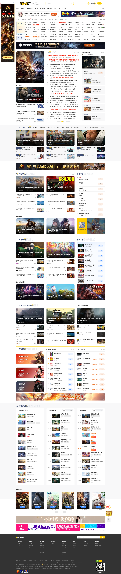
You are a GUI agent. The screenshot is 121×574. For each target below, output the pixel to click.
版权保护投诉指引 (65, 560)
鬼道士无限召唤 (62, 22)
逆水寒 (99, 22)
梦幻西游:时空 (44, 29)
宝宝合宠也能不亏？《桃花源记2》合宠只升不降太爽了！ (26, 209)
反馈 (108, 520)
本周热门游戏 (23, 410)
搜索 (72, 3)
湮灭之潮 (100, 34)
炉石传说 (42, 550)
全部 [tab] (64, 410)
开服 (59, 8)
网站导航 (52, 560)
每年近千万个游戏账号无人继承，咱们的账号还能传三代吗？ (25, 112)
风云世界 (27, 29)
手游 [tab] (71, 410)
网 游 (20, 23)
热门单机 (20, 34)
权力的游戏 (77, 36)
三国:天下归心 (36, 29)
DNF (41, 543)
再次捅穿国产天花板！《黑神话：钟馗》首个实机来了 (25, 326)
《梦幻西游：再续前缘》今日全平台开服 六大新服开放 (62, 64)
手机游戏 (53, 541)
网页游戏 (64, 541)
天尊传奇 (93, 39)
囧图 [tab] (63, 127)
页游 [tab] (29, 19)
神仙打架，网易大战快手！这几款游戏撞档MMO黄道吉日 (63, 112)
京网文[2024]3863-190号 (21, 564)
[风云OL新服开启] (108, 512)
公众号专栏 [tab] (56, 127)
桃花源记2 (100, 24)
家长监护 (24, 560)
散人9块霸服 (77, 39)
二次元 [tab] (67, 19)
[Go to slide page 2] (63, 121)
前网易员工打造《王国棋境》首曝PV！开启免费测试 (55, 268)
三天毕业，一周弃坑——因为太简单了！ (55, 208)
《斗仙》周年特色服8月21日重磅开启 (86, 155)
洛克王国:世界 (44, 31)
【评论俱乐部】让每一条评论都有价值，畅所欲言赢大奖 (63, 109)
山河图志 (93, 36)
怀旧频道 (49, 8)
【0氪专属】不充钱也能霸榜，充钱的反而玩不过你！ (56, 340)
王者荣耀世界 (28, 27)
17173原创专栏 (25, 127)
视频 (85, 541)
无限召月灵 (27, 39)
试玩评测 (64, 547)
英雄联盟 (42, 552)
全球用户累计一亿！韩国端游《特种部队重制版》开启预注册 (64, 107)
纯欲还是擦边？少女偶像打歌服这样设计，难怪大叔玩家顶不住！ (65, 71)
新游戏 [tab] (24, 19)
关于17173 (18, 560)
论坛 (96, 547)
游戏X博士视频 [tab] (94, 127)
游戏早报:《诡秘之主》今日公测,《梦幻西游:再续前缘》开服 (64, 96)
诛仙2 (99, 29)
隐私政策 (72, 560)
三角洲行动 (70, 27)
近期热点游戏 (86, 52)
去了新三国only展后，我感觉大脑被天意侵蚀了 (55, 148)
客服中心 (47, 560)
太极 (83, 22)
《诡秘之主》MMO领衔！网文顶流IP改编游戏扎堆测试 (63, 60)
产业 (19, 543)
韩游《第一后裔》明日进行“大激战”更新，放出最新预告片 (55, 195)
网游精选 (22, 174)
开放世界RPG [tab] (42, 19)
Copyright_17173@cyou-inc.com (45, 566)
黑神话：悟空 (78, 34)
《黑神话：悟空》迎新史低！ (57, 57)
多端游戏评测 (21, 282)
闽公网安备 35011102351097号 (50, 564)
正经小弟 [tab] (49, 127)
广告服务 (30, 560)
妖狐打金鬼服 (84, 36)
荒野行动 (43, 27)
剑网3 (69, 24)
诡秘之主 (27, 31)
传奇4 (92, 27)
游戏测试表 (29, 8)
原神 (92, 29)
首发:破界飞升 (36, 39)
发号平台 (97, 543)
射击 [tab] (56, 19)
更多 (103, 8)
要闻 (17, 8)
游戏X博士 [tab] (42, 127)
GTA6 (26, 34)
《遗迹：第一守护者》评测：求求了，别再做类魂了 (85, 333)
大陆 (22, 545)
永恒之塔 (93, 22)
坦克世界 (83, 24)
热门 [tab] (19, 19)
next (43, 67)
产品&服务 (97, 541)
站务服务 (75, 543)
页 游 (20, 38)
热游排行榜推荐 (51, 349)
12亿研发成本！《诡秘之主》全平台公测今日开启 (61, 66)
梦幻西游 (43, 22)
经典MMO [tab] (50, 19)
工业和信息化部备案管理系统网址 (76, 562)
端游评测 (19, 216)
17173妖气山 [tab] (85, 127)
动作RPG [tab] (34, 19)
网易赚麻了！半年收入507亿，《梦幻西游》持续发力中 (62, 75)
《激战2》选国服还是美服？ (69, 57)
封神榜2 (92, 24)
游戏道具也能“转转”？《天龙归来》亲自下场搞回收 (25, 155)
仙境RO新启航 (53, 27)
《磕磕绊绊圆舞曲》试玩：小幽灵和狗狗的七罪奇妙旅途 (86, 326)
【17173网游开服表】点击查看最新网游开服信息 (61, 93)
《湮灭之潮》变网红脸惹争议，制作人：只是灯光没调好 (25, 340)
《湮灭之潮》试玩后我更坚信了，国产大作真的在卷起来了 (55, 326)
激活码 (30, 547)
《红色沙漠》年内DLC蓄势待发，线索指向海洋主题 (55, 333)
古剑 (69, 34)
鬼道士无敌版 (53, 39)
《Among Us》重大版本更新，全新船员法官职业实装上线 (55, 202)
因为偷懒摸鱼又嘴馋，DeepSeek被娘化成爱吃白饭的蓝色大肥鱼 (25, 105)
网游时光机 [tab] (69, 127)
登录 (99, 3)
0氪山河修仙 (44, 36)
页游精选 (22, 349)
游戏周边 (75, 547)
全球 (19, 545)
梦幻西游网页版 (62, 36)
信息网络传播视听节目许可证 (34, 564)
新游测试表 (52, 410)
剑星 (92, 34)
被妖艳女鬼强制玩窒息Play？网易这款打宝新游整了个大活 (63, 80)
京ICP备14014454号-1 (63, 562)
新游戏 (22, 8)
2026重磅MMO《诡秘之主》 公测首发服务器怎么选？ (62, 118)
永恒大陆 (100, 27)
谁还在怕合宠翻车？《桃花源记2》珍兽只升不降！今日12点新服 (26, 275)
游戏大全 (64, 543)
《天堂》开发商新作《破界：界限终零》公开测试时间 (62, 91)
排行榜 (36, 8)
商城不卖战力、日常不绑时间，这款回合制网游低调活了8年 (64, 73)
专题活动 (86, 545)
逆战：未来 (77, 29)
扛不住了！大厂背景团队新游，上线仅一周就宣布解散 (62, 114)
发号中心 (64, 8)
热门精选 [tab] (35, 127)
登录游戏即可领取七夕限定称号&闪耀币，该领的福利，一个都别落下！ (56, 275)
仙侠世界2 (77, 24)
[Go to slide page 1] (62, 121)
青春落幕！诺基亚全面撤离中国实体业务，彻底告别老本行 (25, 119)
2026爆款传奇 (85, 39)
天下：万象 (77, 27)
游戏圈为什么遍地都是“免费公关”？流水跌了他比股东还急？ (55, 260)
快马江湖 (70, 31)
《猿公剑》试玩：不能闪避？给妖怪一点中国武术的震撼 (86, 340)
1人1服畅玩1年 (44, 39)
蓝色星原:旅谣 (78, 31)
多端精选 (22, 240)
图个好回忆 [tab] (77, 127)
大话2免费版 (52, 24)
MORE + (103, 52)
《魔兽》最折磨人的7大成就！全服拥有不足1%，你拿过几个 (64, 89)
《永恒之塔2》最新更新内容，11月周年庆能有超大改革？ (63, 87)
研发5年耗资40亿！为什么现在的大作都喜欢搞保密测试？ (63, 100)
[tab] (97, 561)
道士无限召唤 (71, 39)
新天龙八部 (52, 22)
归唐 (83, 34)
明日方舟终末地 (62, 29)
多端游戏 (20, 29)
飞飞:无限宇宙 (101, 31)
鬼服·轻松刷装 (36, 36)
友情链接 (58, 560)
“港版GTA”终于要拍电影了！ (70, 61)
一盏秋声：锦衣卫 (54, 34)
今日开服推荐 (81, 349)
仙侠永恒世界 (62, 39)
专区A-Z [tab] (103, 19)
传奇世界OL (70, 36)
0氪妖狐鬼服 (27, 36)
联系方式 (41, 560)
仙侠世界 (77, 22)
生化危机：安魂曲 (63, 34)
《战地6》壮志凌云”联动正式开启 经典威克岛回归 (25, 202)
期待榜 (30, 550)
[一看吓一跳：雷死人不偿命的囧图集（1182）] (30, 67)
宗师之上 (35, 31)
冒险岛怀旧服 (28, 24)
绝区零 (69, 29)
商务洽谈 (35, 560)
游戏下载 (80, 240)
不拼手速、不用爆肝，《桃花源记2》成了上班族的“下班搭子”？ (86, 148)
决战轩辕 (70, 22)
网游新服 (42, 8)
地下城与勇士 (28, 22)
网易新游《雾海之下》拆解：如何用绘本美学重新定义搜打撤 (25, 267)
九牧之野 (61, 27)
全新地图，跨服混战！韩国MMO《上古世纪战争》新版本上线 (26, 195)
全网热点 (19, 85)
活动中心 (75, 545)
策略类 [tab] (61, 19)
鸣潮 (34, 27)
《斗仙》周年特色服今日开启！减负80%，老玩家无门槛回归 (64, 104)
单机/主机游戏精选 (26, 305)
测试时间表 (64, 545)
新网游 (30, 541)
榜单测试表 (23, 406)
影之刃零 (43, 34)
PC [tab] (67, 410)
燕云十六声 (84, 27)
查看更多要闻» (76, 52)
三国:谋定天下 (85, 31)
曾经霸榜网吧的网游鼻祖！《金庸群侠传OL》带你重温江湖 (64, 84)
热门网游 (42, 541)
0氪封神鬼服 (36, 25)
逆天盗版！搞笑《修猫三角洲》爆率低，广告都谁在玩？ (25, 260)
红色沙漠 (35, 34)
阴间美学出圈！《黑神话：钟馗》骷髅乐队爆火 (25, 333)
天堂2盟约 (93, 31)
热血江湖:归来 (53, 31)
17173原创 (86, 543)
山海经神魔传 (101, 36)
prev (17, 67)
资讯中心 (20, 541)
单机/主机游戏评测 (83, 305)
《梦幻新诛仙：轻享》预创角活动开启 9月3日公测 (62, 69)
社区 (74, 541)
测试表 (30, 543)
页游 (55, 8)
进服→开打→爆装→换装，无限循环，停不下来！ (64, 78)
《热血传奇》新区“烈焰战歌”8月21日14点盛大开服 (62, 82)
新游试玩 (31, 545)
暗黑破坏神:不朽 (85, 29)
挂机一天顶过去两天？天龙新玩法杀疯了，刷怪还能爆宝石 (55, 155)
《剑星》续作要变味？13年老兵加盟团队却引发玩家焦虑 (63, 116)
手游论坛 (53, 543)
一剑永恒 (100, 39)
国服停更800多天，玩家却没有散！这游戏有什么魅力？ (63, 55)
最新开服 (64, 550)
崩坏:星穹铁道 (53, 29)
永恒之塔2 (43, 24)
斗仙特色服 (61, 24)
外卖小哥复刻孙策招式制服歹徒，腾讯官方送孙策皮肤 (62, 98)
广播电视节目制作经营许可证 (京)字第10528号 (66, 564)
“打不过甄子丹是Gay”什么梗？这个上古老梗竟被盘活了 (63, 102)
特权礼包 (64, 552)
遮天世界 (61, 31)
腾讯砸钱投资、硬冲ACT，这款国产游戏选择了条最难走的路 (25, 148)
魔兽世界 (35, 22)
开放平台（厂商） (98, 545)
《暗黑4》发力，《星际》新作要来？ (57, 61)
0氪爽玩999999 (53, 36)
